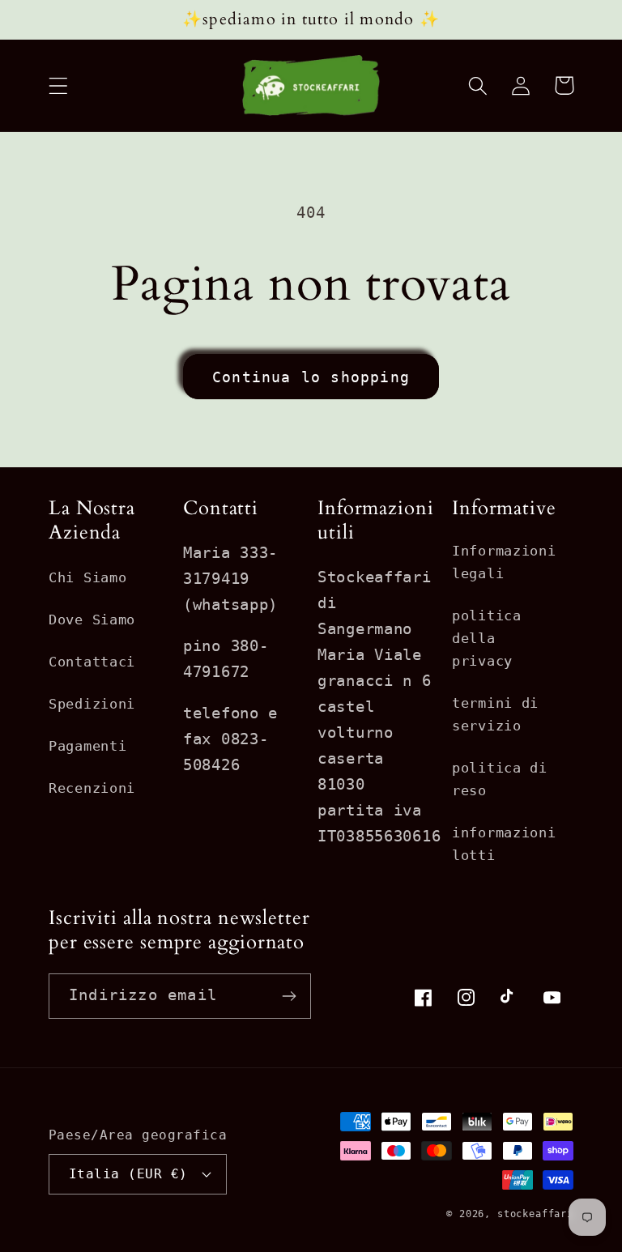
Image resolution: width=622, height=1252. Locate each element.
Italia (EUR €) (128, 1174)
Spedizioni (92, 704)
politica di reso (499, 779)
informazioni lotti (504, 843)
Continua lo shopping (311, 376)
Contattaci (92, 662)
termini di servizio (495, 714)
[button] (58, 85)
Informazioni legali (504, 562)
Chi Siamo (87, 577)
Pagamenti (87, 746)
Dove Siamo (92, 619)
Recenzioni (92, 788)
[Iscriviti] (288, 996)
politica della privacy (487, 638)
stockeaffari (535, 1214)
